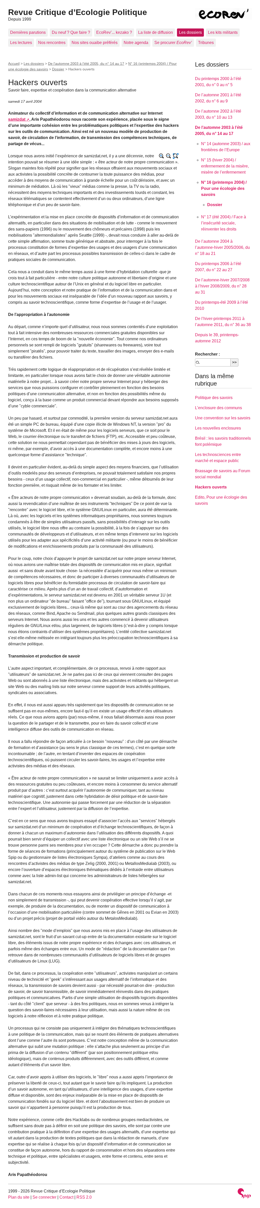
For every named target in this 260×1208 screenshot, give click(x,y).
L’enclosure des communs (218, 408)
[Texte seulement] (176, 156)
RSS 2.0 (84, 1197)
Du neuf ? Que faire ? (71, 32)
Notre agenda (136, 42)
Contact (66, 1197)
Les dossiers (190, 32)
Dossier (58, 69)
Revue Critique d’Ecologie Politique (77, 12)
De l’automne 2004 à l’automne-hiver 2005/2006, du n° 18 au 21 (222, 247)
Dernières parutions (28, 32)
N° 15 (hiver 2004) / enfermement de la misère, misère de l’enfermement (225, 166)
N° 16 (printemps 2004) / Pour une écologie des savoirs (224, 188)
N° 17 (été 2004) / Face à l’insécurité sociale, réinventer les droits (223, 223)
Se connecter (44, 1197)
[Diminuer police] (169, 156)
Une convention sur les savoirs (222, 418)
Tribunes (206, 42)
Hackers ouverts (211, 487)
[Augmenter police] (161, 156)
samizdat (16, 119)
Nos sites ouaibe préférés (95, 42)
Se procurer (173, 42)
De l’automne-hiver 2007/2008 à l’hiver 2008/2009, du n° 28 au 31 (222, 286)
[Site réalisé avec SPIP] (244, 1194)
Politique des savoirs (214, 397)
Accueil (14, 64)
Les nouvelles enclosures (218, 428)
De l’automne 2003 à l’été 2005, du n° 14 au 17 (86, 64)
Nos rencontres (52, 42)
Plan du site (18, 1197)
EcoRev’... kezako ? (114, 32)
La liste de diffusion (155, 32)
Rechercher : (207, 354)
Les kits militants (223, 32)
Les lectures (21, 42)
